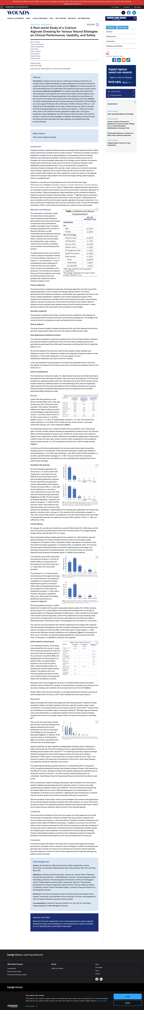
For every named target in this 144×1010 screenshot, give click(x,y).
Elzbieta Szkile (35, 58)
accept (127, 996)
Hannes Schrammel (37, 44)
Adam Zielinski (35, 51)
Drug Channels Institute (14, 971)
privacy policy (102, 1001)
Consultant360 (11, 968)
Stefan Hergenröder (37, 46)
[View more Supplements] (135, 102)
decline (127, 1003)
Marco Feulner (35, 42)
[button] (128, 60)
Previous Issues (115, 95)
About (97, 964)
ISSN (32, 65)
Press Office (98, 967)
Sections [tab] (111, 27)
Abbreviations (111, 36)
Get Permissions (84, 18)
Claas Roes (34, 49)
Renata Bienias (35, 56)
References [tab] (123, 27)
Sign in (97, 971)
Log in (108, 56)
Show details (30, 1006)
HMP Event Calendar (57, 968)
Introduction (110, 41)
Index (32, 68)
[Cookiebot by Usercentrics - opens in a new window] (12, 1006)
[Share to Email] (124, 60)
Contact (97, 974)
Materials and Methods (114, 46)
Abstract (109, 31)
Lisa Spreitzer (35, 53)
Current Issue (115, 91)
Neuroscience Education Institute (17, 975)
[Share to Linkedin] (119, 60)
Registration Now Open (72, 4)
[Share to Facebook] (114, 60)
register (115, 56)
